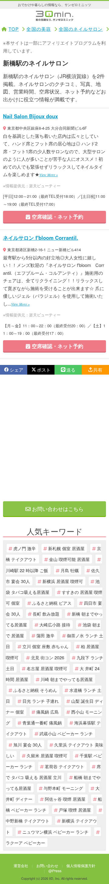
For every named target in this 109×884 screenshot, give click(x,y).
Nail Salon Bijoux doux (30, 116)
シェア (16, 369)
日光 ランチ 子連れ (40, 701)
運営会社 (21, 865)
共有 (97, 369)
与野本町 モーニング (63, 788)
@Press (54, 870)
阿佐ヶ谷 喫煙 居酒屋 (65, 799)
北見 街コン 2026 (47, 657)
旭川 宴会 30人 (27, 744)
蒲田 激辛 (45, 635)
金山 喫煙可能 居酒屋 (69, 559)
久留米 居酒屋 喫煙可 (47, 755)
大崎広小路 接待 (54, 624)
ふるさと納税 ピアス (51, 603)
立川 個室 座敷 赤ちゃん (45, 646)
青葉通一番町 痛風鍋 (42, 722)
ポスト (44, 369)
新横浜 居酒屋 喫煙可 (62, 581)
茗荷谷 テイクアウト (64, 766)
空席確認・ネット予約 (56, 216)
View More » (48, 174)
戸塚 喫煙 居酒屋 (75, 809)
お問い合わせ (47, 865)
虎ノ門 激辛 (24, 548)
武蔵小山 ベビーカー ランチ (66, 733)
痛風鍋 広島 (47, 711)
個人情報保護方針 (80, 865)
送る (70, 369)
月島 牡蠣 (70, 570)
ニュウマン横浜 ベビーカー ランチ (55, 832)
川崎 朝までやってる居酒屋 (67, 679)
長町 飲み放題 (46, 613)
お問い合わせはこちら (57, 508)
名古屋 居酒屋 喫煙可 (47, 668)
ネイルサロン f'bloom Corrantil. (40, 237)
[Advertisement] (54, 438)
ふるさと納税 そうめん (35, 690)
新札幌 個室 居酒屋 (66, 548)
